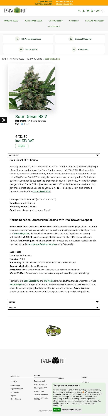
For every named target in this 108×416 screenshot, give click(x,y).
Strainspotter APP (40, 388)
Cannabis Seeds (11, 20)
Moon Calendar (16, 399)
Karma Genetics (34, 59)
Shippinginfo (15, 385)
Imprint (13, 395)
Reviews (12, 308)
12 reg (26, 124)
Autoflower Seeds (33, 20)
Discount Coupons (40, 384)
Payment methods (17, 388)
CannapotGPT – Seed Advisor (41, 398)
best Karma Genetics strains (42, 244)
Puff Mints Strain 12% (43, 4)
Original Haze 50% (45, 1)
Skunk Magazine (21, 233)
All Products (15, 392)
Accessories (54, 26)
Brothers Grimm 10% (64, 1)
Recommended (39, 381)
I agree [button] (57, 409)
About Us (14, 382)
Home (4, 59)
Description (14, 155)
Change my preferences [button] (71, 409)
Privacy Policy (39, 391)
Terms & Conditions (41, 394)
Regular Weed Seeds (94, 20)
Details (12, 302)
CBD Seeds (74, 20)
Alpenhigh (85, 382)
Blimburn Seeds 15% (64, 4)
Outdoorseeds (56, 20)
